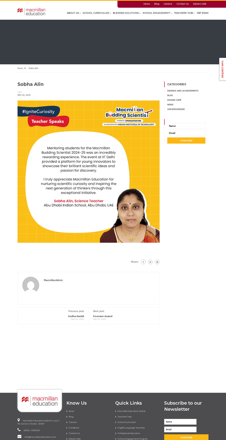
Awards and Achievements (182, 90)
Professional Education (129, 433)
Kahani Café (174, 100)
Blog (156, 3)
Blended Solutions (126, 13)
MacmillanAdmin (53, 280)
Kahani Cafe (199, 3)
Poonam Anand (102, 316)
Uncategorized (176, 109)
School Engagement (156, 13)
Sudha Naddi (76, 316)
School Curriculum (96, 13)
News (146, 3)
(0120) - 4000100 (32, 430)
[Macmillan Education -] (31, 13)
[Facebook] (143, 262)
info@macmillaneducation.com (40, 437)
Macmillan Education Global (131, 411)
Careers (168, 3)
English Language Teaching (131, 427)
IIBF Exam (202, 13)
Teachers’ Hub (183, 13)
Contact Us (182, 3)
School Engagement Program (133, 439)
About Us (73, 13)
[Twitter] (150, 262)
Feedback (74, 427)
